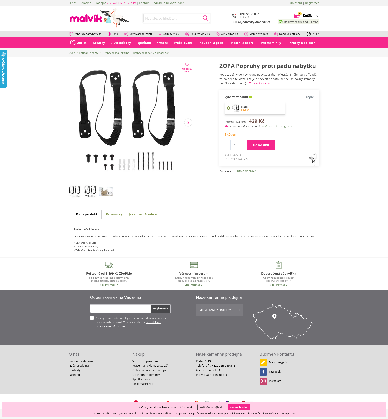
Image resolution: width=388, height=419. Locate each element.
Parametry (114, 214)
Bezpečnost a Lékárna (116, 53)
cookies (190, 407)
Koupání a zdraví (89, 53)
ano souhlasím (239, 407)
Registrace (312, 3)
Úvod (72, 53)
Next (188, 123)
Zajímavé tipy (171, 34)
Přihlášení (295, 3)
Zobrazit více (258, 83)
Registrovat (160, 308)
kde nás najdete (207, 370)
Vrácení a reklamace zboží (150, 365)
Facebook (75, 375)
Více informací (108, 284)
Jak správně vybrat (143, 214)
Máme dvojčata (258, 34)
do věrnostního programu (276, 126)
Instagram (275, 381)
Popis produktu (87, 214)
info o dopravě (246, 171)
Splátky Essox (141, 379)
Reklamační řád (142, 384)
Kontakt (144, 3)
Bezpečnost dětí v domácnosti (151, 53)
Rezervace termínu (140, 34)
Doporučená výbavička (87, 34)
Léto (115, 34)
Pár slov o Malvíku (81, 361)
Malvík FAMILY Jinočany (215, 310)
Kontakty (74, 370)
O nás (73, 3)
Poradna (85, 3)
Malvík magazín (278, 362)
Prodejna (100, 3)
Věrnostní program (145, 361)
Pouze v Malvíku (200, 34)
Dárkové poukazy (289, 34)
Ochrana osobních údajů (149, 370)
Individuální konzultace (168, 3)
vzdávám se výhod (211, 407)
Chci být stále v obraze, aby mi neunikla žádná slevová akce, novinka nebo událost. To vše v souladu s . (131, 322)
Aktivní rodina (229, 34)
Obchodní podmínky (146, 375)
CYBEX (315, 34)
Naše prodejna (79, 365)
